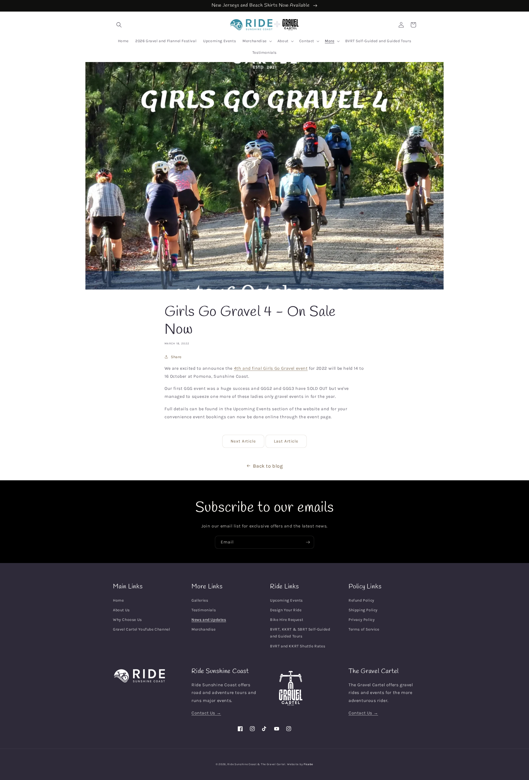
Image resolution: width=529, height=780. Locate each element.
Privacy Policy (362, 619)
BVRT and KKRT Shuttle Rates (297, 646)
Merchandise (203, 629)
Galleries (199, 600)
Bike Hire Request (286, 619)
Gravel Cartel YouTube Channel (141, 629)
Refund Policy (361, 600)
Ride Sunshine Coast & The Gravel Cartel (256, 764)
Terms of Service (364, 629)
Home (118, 600)
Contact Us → (206, 712)
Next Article (243, 441)
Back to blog (268, 466)
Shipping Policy (363, 610)
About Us (121, 610)
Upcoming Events (286, 600)
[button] (119, 25)
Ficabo (308, 764)
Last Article (286, 441)
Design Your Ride (286, 610)
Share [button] (176, 357)
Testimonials (203, 610)
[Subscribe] (308, 542)
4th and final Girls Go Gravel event (271, 368)
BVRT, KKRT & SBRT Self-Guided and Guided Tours (300, 633)
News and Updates (208, 619)
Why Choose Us (127, 619)
